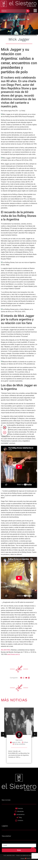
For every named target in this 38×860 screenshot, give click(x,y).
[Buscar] (27, 10)
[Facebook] (4, 427)
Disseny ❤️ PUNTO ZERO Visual (29, 858)
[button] (21, 678)
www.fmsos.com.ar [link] (13, 654)
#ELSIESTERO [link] (5, 650)
